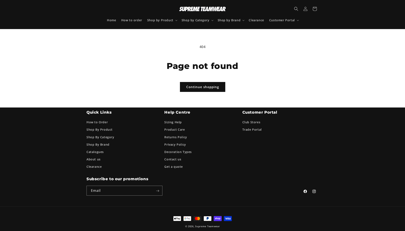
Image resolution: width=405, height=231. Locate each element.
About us (93, 159)
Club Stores (251, 122)
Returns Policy (175, 137)
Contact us (172, 159)
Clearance (94, 167)
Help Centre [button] (177, 112)
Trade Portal (252, 130)
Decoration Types (178, 152)
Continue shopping (202, 87)
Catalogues (95, 152)
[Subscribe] (157, 191)
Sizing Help (173, 122)
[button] (162, 20)
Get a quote (173, 167)
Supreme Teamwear (207, 226)
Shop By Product (99, 130)
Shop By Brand (97, 144)
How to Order (97, 122)
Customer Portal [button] (259, 112)
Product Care (174, 130)
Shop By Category (100, 137)
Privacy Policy (175, 144)
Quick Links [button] (99, 112)
